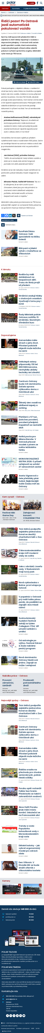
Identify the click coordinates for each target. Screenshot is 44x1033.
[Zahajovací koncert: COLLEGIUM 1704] (32, 505)
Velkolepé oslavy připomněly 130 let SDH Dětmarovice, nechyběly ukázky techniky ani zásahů (29, 367)
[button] (22, 224)
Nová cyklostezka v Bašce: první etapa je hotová (30, 585)
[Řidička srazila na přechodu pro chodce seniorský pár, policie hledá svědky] (9, 772)
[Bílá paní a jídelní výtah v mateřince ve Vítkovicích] (9, 251)
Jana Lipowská (23, 801)
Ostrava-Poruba (35, 780)
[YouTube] (23, 1015)
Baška (32, 590)
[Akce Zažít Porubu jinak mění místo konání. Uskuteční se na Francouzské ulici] (9, 810)
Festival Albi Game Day (8, 514)
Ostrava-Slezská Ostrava (32, 542)
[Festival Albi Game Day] (11, 505)
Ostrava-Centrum (30, 394)
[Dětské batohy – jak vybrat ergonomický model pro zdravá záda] (9, 848)
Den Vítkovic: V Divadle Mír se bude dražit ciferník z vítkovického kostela (29, 866)
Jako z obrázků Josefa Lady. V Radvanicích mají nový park (30, 569)
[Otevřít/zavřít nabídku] (3, 3)
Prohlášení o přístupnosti (23, 1028)
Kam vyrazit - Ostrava (13, 496)
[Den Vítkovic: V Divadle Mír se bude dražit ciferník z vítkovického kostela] (9, 865)
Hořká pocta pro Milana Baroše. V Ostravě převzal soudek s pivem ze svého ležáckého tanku (28, 443)
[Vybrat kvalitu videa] (41, 82)
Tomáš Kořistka (37, 33)
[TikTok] (17, 1015)
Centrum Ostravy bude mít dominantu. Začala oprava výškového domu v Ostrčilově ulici (30, 386)
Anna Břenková (23, 544)
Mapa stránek (7, 1031)
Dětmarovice (28, 375)
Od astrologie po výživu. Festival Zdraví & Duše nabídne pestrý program (30, 644)
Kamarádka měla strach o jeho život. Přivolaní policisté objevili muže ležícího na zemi (30, 345)
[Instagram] (10, 1015)
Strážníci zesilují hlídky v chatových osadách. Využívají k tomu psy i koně (30, 299)
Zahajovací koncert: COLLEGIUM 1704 (31, 515)
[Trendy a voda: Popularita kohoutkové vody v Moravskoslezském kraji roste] (9, 829)
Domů (3, 12)
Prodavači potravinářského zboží (32, 683)
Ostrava (5, 8)
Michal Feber (38, 590)
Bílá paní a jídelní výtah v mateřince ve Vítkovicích (30, 251)
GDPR (32, 1028)
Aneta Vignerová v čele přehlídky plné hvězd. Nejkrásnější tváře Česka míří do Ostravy (29, 481)
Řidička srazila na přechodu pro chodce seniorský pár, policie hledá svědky (30, 773)
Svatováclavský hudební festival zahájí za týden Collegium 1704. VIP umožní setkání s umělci (29, 625)
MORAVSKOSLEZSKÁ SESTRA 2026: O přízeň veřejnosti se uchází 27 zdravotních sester (30, 462)
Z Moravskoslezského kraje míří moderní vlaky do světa (30, 553)
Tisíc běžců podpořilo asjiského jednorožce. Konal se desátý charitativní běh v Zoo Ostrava (30, 534)
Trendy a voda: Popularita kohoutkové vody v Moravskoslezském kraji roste (29, 831)
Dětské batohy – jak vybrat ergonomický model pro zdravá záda (29, 849)
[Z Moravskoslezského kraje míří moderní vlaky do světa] (9, 553)
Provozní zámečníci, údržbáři (8, 683)
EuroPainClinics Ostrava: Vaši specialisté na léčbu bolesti (29, 235)
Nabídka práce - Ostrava (14, 675)
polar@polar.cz (11, 999)
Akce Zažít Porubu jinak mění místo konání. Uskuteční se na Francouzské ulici (29, 811)
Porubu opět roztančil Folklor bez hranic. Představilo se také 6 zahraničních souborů (30, 792)
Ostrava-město (22, 12)
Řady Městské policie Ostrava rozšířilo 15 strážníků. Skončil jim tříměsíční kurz (30, 318)
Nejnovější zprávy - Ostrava (15, 700)
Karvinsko (16, 8)
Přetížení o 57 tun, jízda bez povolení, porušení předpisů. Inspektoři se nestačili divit (30, 422)
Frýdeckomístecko (31, 8)
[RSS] (20, 1015)
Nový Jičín (27, 410)
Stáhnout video (34, 82)
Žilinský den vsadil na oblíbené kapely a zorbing (30, 405)
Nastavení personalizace (8, 1028)
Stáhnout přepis (20, 82)
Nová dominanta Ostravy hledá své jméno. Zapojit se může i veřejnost (28, 661)
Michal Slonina (37, 375)
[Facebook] (7, 1015)
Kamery (6, 880)
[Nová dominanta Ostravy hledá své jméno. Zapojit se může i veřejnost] (9, 660)
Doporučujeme (8, 335)
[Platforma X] (14, 1015)
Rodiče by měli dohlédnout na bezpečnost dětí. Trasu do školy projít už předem (29, 280)
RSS (38, 1028)
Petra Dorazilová (35, 410)
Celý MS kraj (28, 430)
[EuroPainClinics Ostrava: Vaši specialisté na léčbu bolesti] (9, 234)
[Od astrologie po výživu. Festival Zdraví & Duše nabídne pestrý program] (9, 643)
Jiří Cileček (35, 430)
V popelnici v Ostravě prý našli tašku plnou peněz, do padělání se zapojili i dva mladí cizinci (30, 602)
